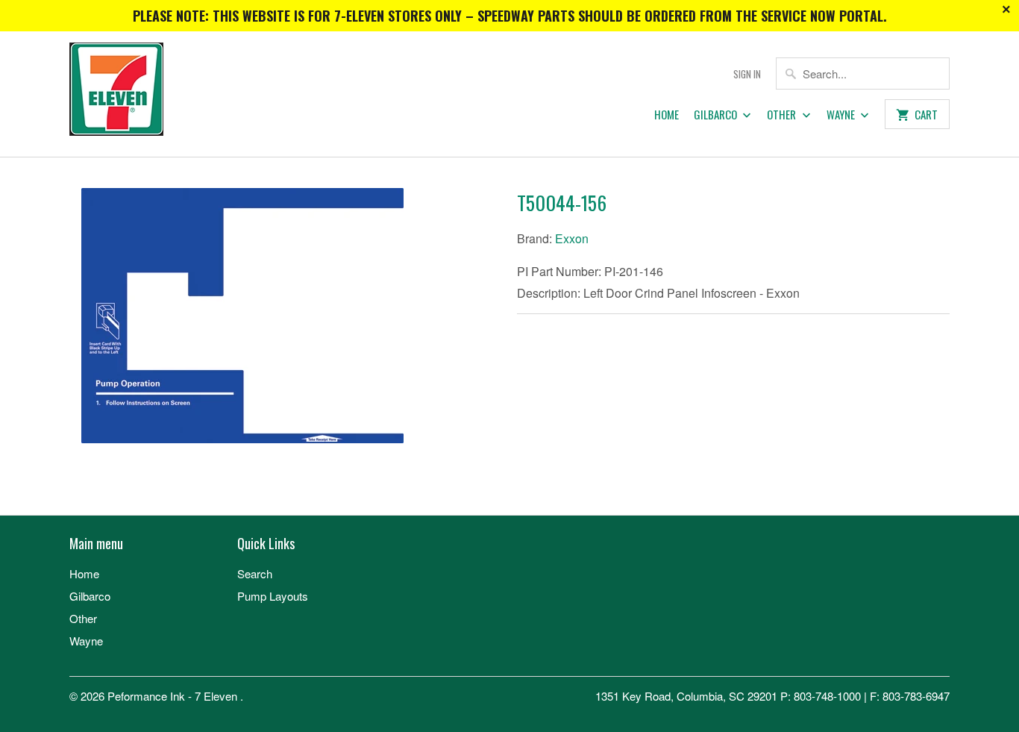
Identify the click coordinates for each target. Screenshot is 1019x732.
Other (782, 114)
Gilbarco (716, 114)
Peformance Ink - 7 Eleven (173, 696)
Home (666, 114)
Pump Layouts (272, 596)
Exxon (572, 238)
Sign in (747, 74)
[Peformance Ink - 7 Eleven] (173, 94)
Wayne (842, 114)
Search (254, 573)
